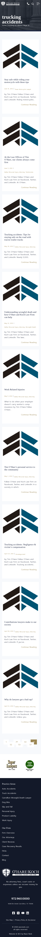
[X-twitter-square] (18, 913)
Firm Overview (8, 833)
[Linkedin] (27, 913)
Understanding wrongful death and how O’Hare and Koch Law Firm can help (20, 314)
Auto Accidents (9, 789)
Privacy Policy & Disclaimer (25, 920)
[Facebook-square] (13, 913)
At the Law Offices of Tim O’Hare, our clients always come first (19, 159)
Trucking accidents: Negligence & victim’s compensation (20, 545)
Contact (5, 855)
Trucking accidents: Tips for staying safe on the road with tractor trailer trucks (17, 237)
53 (20, 744)
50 (26, 741)
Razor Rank (28, 934)
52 (12, 744)
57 (31, 744)
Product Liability (9, 816)
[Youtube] (22, 913)
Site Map (9, 920)
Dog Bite (6, 802)
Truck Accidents (9, 793)
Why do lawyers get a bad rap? (18, 699)
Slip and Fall (7, 807)
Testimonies (29, 172)
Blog (4, 860)
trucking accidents (15, 25)
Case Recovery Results (12, 846)
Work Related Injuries (14, 389)
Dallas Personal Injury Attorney (14, 172)
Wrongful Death (31, 327)
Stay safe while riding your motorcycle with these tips (16, 80)
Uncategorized (20, 554)
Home (4, 25)
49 (18, 741)
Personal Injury (8, 811)
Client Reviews (8, 842)
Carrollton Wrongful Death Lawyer (16, 798)
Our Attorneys (8, 837)
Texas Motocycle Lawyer (23, 89)
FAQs (4, 851)
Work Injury (7, 820)
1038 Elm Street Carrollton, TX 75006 (20, 904)
